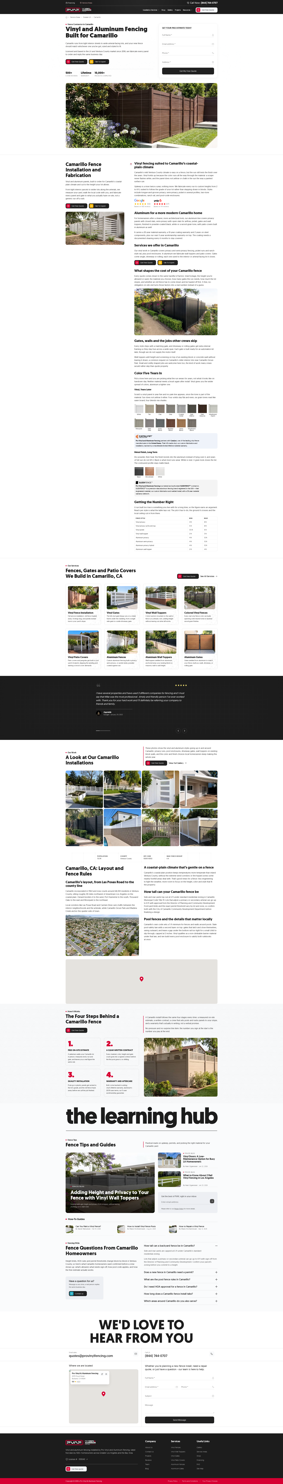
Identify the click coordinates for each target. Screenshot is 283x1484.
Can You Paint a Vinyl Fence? (88, 1226)
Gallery (170, 10)
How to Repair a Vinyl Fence (191, 1226)
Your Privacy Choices (210, 1481)
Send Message (179, 1420)
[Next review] (184, 730)
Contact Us (149, 1452)
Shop (163, 10)
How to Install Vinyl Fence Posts (141, 1226)
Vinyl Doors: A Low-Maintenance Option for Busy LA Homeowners (199, 1159)
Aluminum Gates (193, 657)
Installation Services (150, 10)
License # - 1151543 (75, 1459)
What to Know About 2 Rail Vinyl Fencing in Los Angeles (198, 1177)
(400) (78, 1382)
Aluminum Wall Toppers (159, 657)
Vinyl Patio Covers (78, 657)
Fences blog (78, 1186)
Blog (147, 1468)
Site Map (200, 1468)
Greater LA (87, 17)
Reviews (148, 1460)
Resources (186, 10)
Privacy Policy (178, 1209)
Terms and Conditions (190, 1481)
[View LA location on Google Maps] (102, 1374)
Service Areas (87, 3)
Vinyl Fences (176, 1447)
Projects (178, 10)
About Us (148, 1447)
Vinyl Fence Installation (80, 612)
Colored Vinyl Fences (195, 612)
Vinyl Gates (113, 612)
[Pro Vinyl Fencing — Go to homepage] (81, 1442)
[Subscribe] (212, 1201)
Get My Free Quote (188, 71)
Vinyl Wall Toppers (156, 612)
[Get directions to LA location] (106, 1374)
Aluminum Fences (116, 657)
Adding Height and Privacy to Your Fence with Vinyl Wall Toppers (110, 1195)
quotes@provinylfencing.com (91, 1356)
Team (147, 1464)
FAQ (198, 1464)
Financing (71, 3)
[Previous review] (178, 730)
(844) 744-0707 (156, 1356)
